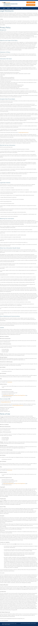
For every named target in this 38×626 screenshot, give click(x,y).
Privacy (3, 624)
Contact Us (17, 8)
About (4, 8)
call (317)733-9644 (23, 623)
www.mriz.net (9, 382)
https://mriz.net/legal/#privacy (8, 395)
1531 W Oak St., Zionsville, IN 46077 (31, 623)
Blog (13, 8)
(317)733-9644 (31, 2)
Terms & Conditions (7, 624)
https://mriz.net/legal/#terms (20, 395)
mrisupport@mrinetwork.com (23, 132)
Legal (15, 623)
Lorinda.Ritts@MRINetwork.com (17, 405)
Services (8, 8)
